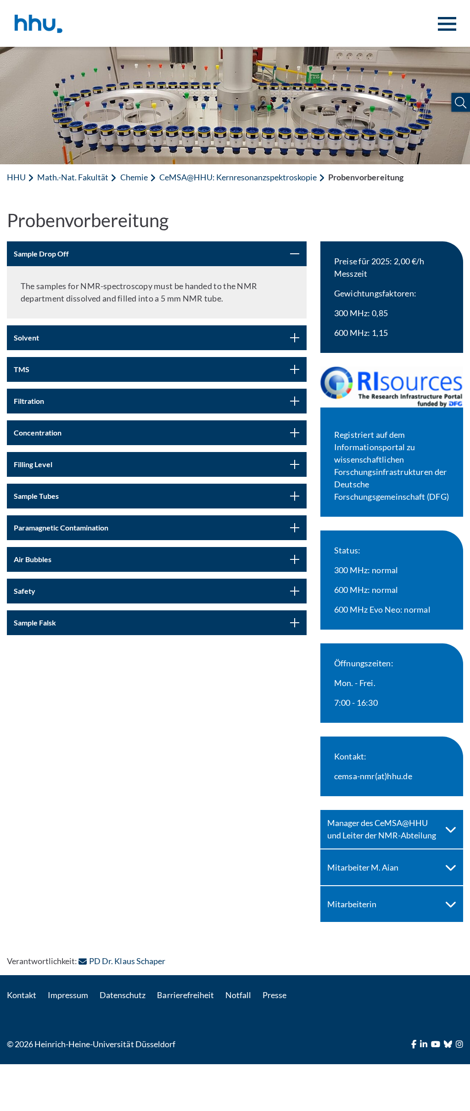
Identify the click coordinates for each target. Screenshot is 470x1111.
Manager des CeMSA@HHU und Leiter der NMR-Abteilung (381, 829)
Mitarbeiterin (351, 904)
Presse (274, 995)
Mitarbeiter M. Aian (362, 867)
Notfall (238, 995)
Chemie (134, 177)
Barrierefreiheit (185, 995)
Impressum (68, 995)
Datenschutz (122, 995)
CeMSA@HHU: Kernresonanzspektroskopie (238, 177)
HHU (16, 177)
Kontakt (21, 995)
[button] (460, 102)
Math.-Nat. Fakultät (72, 177)
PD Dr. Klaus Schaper (127, 961)
